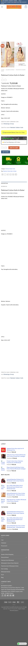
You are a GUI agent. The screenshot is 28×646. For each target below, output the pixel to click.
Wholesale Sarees (5, 571)
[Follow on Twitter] (8, 595)
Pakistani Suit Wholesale (7, 560)
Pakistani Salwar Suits (10, 168)
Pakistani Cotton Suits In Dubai (9, 171)
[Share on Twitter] (8, 174)
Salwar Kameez (10, 69)
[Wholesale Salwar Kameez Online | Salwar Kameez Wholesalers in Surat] (14, 7)
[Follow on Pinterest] (13, 595)
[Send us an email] (10, 595)
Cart (2, 540)
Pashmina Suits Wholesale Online (9, 566)
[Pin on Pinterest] (13, 174)
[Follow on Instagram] (5, 595)
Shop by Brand (5, 557)
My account (4, 545)
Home (2, 69)
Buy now (6, 152)
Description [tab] (4, 183)
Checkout (3, 543)
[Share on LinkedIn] (16, 174)
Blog (2, 577)
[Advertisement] (14, 24)
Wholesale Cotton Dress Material (9, 563)
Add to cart (14, 147)
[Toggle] (26, 557)
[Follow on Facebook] (2, 595)
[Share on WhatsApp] (2, 174)
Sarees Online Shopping (7, 554)
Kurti (2, 574)
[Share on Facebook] (5, 174)
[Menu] (2, 7)
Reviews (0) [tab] (4, 186)
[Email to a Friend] (10, 174)
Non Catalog (4, 568)
